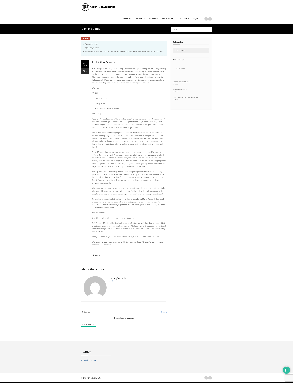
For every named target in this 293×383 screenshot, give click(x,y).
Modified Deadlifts (180, 89)
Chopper (92, 51)
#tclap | (97, 255)
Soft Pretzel (137, 51)
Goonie (106, 51)
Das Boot (99, 51)
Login (195, 19)
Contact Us (185, 19)
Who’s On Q (140, 19)
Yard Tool (159, 51)
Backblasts (153, 19)
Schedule (127, 19)
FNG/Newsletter (168, 19)
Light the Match (103, 62)
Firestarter (85, 39)
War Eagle (151, 51)
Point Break (121, 51)
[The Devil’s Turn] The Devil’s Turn (186, 97)
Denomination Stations (181, 82)
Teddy (144, 51)
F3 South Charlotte (88, 360)
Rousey (129, 51)
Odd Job (113, 51)
